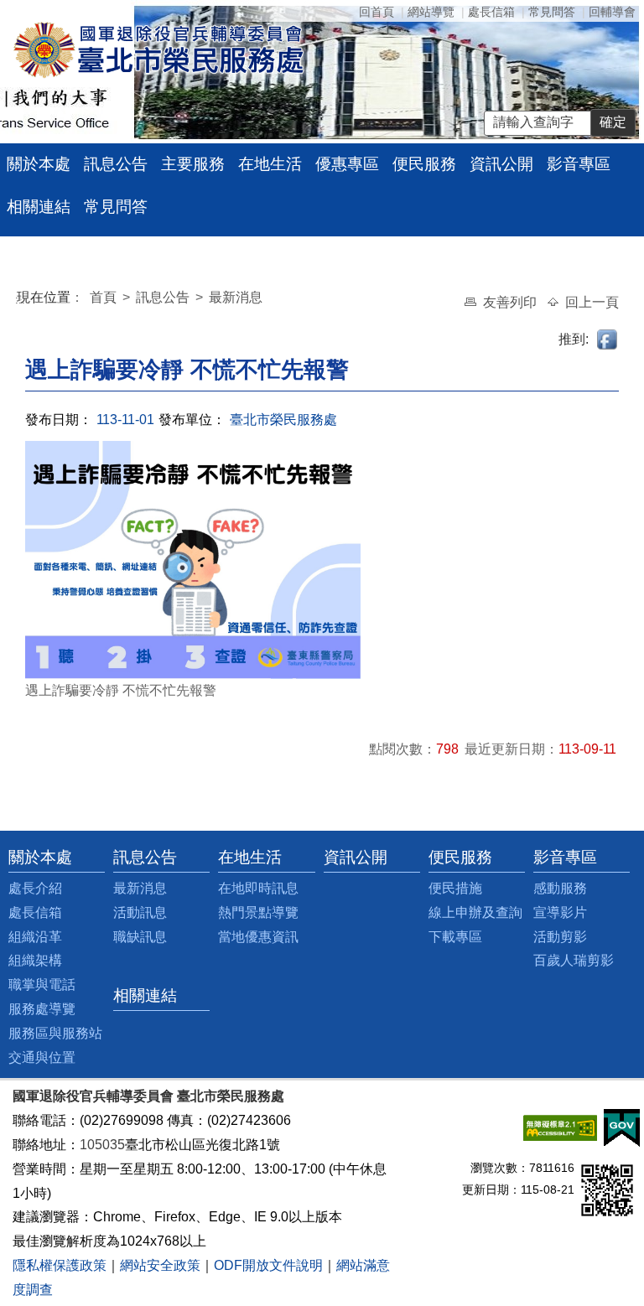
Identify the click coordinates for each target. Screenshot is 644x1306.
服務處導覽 (41, 1009)
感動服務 (560, 888)
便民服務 (424, 164)
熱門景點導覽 (258, 912)
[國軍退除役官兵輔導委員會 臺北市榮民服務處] (158, 49)
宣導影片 (560, 912)
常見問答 (551, 11)
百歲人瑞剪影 (573, 960)
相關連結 (38, 206)
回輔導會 (612, 11)
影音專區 (578, 164)
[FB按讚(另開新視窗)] (608, 339)
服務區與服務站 (55, 1033)
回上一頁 (592, 302)
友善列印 (511, 302)
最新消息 (235, 297)
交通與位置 (41, 1057)
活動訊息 (140, 912)
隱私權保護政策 (59, 1265)
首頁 (105, 297)
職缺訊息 (140, 937)
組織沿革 (35, 937)
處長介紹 (35, 888)
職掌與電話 (41, 984)
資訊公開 (501, 164)
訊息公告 (116, 164)
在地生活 (270, 164)
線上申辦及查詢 (475, 912)
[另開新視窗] (560, 1127)
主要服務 (193, 164)
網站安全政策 (160, 1265)
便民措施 (455, 888)
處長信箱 (491, 11)
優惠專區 (347, 164)
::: (20, 299)
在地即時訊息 (258, 888)
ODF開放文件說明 (268, 1265)
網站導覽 (431, 11)
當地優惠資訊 (258, 937)
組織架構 (35, 960)
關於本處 (38, 164)
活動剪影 (560, 937)
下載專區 (455, 937)
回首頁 (376, 11)
